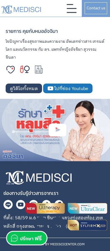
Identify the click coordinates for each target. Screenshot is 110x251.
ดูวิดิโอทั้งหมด (24, 89)
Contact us (96, 8)
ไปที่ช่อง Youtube (70, 89)
